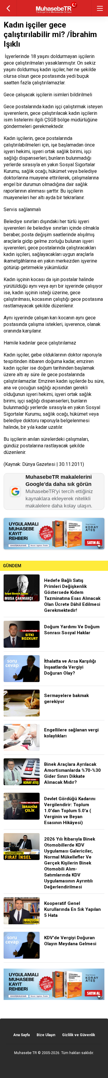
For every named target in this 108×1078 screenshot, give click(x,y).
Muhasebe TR (25, 1053)
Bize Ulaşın (46, 1035)
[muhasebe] (54, 13)
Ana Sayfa (21, 1035)
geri (8, 8)
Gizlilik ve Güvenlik (78, 1035)
